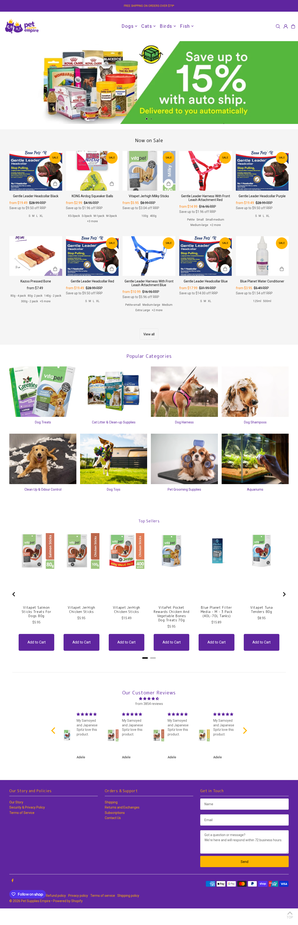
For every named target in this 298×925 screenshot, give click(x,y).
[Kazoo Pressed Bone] (35, 272)
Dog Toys (113, 506)
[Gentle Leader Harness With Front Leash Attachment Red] (205, 187)
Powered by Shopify (68, 917)
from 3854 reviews (149, 720)
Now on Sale (149, 157)
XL (41, 232)
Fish (185, 26)
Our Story (16, 819)
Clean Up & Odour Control (42, 506)
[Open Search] (278, 26)
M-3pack (111, 232)
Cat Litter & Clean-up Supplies (113, 439)
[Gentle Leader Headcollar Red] (92, 272)
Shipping (111, 819)
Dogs (128, 26)
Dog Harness (184, 439)
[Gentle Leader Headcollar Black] (35, 187)
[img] (149, 715)
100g (145, 232)
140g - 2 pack (52, 312)
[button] (54, 747)
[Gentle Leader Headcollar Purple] (262, 187)
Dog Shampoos (255, 439)
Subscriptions (115, 829)
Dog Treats (43, 439)
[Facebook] (13, 897)
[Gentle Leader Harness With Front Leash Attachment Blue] (148, 272)
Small (200, 236)
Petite (191, 236)
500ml (267, 317)
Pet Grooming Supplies (184, 506)
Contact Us (113, 834)
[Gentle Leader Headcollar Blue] (205, 272)
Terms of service (102, 912)
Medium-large (199, 241)
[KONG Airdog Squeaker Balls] (92, 187)
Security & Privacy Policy (27, 824)
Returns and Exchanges (122, 824)
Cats (146, 26)
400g (153, 232)
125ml (257, 317)
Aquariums (255, 506)
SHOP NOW (149, 90)
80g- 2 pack (35, 312)
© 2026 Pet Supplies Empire (30, 917)
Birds (166, 26)
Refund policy (56, 912)
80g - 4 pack (18, 312)
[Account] (286, 26)
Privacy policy (78, 912)
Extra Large (142, 326)
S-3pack (87, 232)
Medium (167, 321)
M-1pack (99, 232)
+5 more (45, 318)
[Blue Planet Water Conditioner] (262, 272)
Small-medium (215, 236)
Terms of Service (21, 829)
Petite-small (133, 321)
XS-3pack (74, 232)
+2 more (215, 241)
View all (149, 351)
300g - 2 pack (29, 318)
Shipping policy (128, 912)
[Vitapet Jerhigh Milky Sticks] (148, 187)
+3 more (92, 237)
